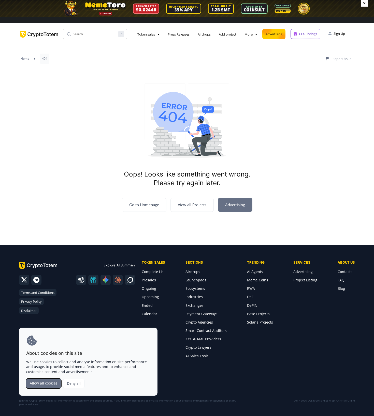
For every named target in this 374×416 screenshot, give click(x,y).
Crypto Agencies (199, 322)
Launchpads (195, 280)
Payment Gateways (201, 313)
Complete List (153, 271)
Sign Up (339, 33)
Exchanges (194, 305)
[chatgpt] (81, 280)
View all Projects (192, 204)
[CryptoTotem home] (39, 38)
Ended (147, 305)
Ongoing (149, 288)
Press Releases (179, 34)
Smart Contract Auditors (206, 330)
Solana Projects (260, 322)
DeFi (250, 296)
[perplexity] (93, 280)
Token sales (146, 34)
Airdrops (204, 34)
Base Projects (258, 313)
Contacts (345, 271)
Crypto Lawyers (198, 347)
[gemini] (105, 280)
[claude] (118, 280)
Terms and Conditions (37, 292)
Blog (341, 288)
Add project (227, 34)
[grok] (130, 280)
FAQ (341, 280)
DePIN (252, 305)
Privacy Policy (31, 301)
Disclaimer (29, 310)
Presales (149, 280)
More (248, 34)
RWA (251, 288)
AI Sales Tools (197, 356)
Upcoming (150, 296)
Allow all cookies (43, 383)
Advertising (273, 34)
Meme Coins (257, 280)
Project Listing (305, 280)
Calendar (149, 313)
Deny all (74, 383)
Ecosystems (195, 288)
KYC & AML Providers (203, 339)
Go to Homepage (144, 204)
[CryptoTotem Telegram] (36, 280)
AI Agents (255, 271)
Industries (194, 296)
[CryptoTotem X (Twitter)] (24, 280)
